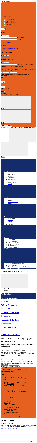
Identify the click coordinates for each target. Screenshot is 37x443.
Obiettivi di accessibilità (10, 409)
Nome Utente (20, 37)
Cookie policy (8, 401)
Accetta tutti (27, 344)
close (2, 156)
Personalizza (4, 344)
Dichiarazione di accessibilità (12, 407)
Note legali (7, 403)
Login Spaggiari (9, 70)
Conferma (9, 125)
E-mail (19, 64)
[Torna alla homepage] (18, 127)
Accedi (3, 28)
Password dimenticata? (7, 42)
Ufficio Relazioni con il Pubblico (13, 406)
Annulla (3, 125)
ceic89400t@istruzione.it (21, 385)
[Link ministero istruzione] (8, 3)
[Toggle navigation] (14, 149)
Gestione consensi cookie (11, 412)
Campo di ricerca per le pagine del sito (11, 271)
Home (5, 288)
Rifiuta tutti (15, 344)
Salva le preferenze (14, 366)
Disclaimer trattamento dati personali (10, 428)
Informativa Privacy (9, 404)
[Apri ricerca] (22, 135)
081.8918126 (10, 384)
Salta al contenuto (5, 1)
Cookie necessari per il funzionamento (11, 360)
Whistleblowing (8, 410)
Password (19, 39)
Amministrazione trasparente (12, 414)
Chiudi (2, 82)
